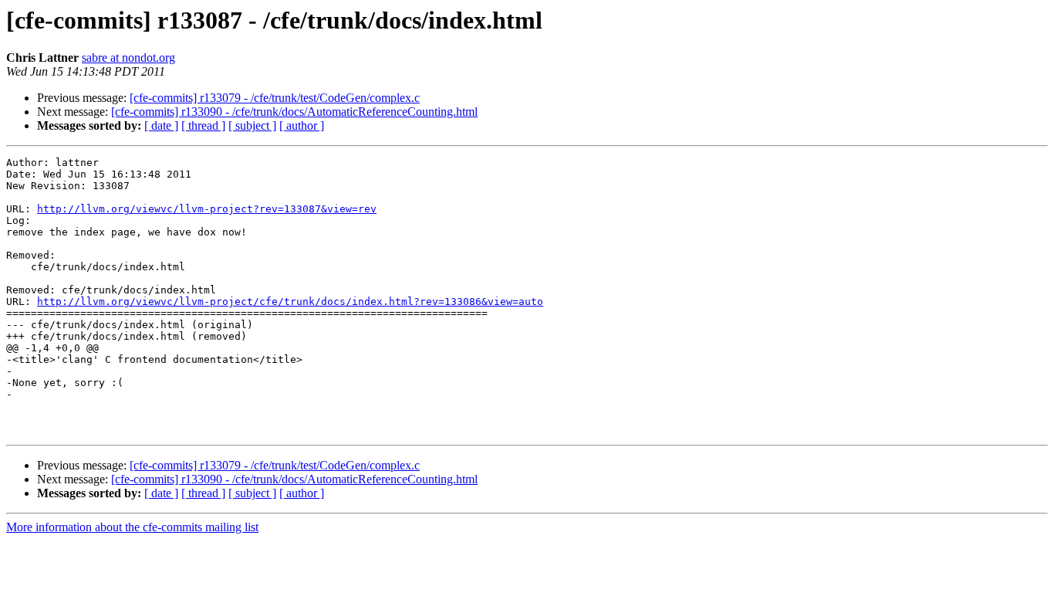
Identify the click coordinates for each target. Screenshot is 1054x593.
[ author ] (301, 125)
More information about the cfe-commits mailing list (132, 527)
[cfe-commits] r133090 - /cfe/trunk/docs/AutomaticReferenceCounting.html (294, 111)
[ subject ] (252, 125)
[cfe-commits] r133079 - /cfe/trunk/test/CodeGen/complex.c (275, 97)
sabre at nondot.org (128, 57)
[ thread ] (203, 125)
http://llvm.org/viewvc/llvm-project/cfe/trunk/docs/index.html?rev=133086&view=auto (290, 301)
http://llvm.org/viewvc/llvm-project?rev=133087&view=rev (207, 209)
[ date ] (161, 125)
